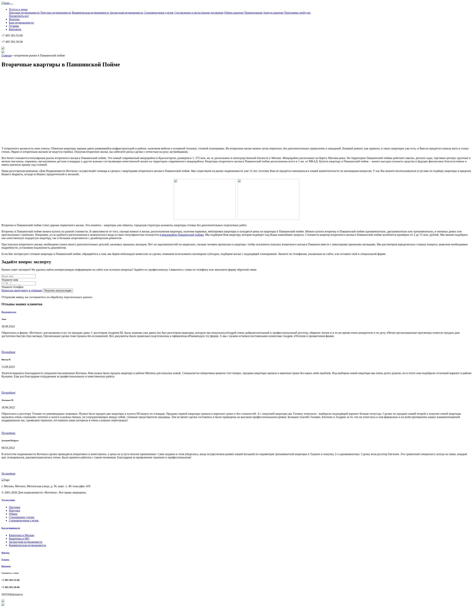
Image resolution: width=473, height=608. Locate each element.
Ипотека (14, 19)
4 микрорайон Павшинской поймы (181, 234)
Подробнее (8, 352)
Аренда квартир (273, 12)
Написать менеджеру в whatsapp (21, 290)
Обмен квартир (234, 12)
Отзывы (14, 25)
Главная (6, 55)
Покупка (14, 510)
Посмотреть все (19, 16)
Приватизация (253, 12)
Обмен (13, 513)
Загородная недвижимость (126, 12)
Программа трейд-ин (297, 12)
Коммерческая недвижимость (90, 12)
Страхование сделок (21, 517)
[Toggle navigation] (11, 4)
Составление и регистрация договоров (198, 12)
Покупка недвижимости (55, 12)
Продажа (14, 507)
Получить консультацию (58, 290)
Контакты (15, 29)
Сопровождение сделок (159, 12)
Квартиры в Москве (21, 535)
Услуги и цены (8, 500)
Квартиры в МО (19, 538)
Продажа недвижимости (24, 12)
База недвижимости (21, 22)
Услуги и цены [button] (18, 9)
